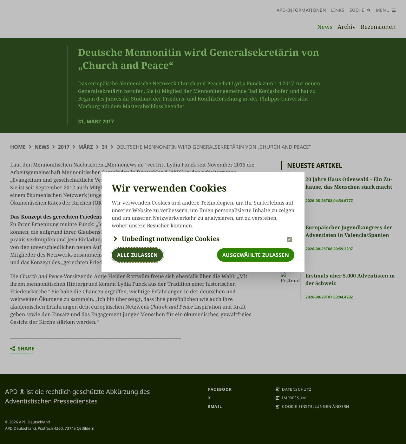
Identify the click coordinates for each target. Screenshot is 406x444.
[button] (203, 238)
